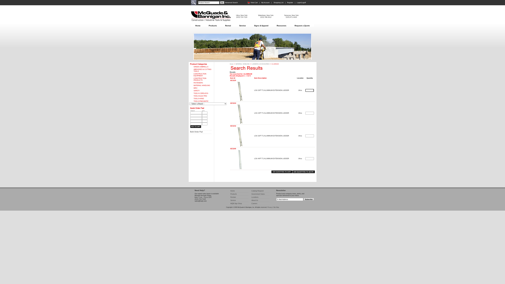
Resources (281, 26)
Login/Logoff (301, 3)
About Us (254, 200)
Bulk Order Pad (196, 132)
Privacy (269, 207)
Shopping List (278, 3)
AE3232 (233, 126)
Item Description (260, 78)
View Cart (254, 3)
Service (242, 26)
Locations (254, 197)
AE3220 (233, 80)
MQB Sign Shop (236, 203)
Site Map (276, 207)
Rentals (233, 197)
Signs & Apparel (261, 26)
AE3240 (233, 149)
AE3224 (233, 103)
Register (290, 3)
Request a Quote (302, 26)
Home (197, 26)
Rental (228, 26)
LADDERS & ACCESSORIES (260, 64)
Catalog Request (257, 191)
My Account (265, 3)
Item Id (232, 78)
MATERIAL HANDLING (242, 64)
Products (213, 26)
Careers (254, 203)
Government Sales (258, 194)
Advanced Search (231, 3)
